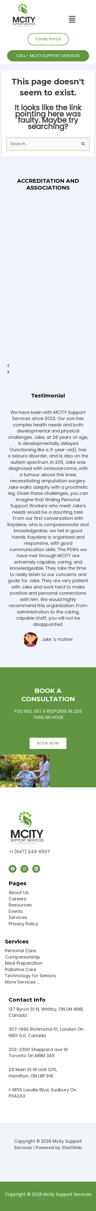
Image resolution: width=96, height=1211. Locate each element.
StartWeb (72, 1148)
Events (16, 911)
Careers (17, 899)
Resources (20, 905)
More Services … (22, 982)
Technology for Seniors (30, 976)
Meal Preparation (23, 963)
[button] (72, 19)
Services (18, 917)
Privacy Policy (23, 924)
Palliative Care (20, 969)
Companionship (22, 957)
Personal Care (20, 951)
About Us (19, 892)
